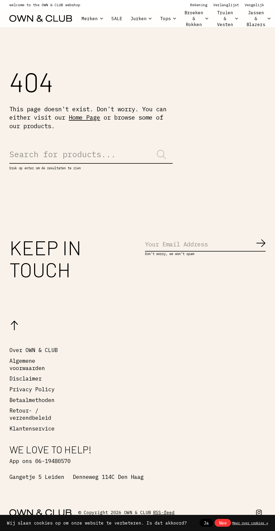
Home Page (84, 117)
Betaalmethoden (32, 400)
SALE (116, 18)
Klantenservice (32, 428)
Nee (223, 523)
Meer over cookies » (250, 523)
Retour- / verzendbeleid (30, 414)
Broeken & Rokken (193, 18)
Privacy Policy (32, 389)
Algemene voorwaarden (27, 364)
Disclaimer (25, 378)
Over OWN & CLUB (33, 350)
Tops (165, 18)
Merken (90, 18)
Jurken (139, 18)
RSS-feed (164, 512)
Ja (206, 523)
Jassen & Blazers (256, 18)
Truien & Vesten (225, 18)
